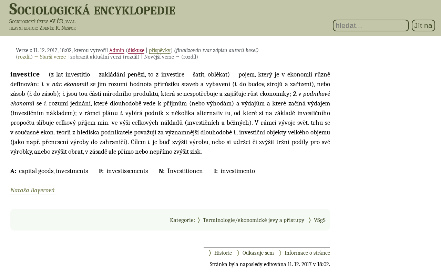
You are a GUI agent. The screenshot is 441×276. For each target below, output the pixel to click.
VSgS (320, 219)
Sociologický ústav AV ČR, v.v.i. (42, 21)
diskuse (136, 50)
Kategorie (182, 219)
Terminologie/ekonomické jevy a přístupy (253, 219)
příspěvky (160, 50)
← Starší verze (50, 57)
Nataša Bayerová (32, 190)
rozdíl (24, 57)
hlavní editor (23, 28)
